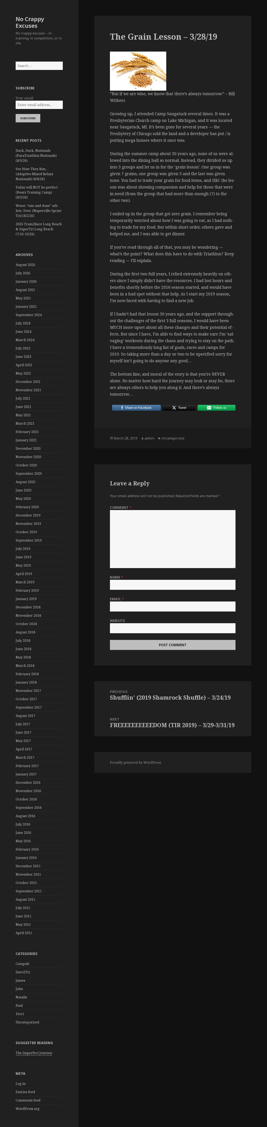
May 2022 (23, 373)
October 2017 (26, 699)
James (20, 980)
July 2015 (23, 907)
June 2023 (23, 356)
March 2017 (25, 757)
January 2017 (26, 774)
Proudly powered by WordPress (135, 762)
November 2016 (28, 791)
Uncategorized (27, 1022)
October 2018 (26, 624)
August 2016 (25, 816)
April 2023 (24, 365)
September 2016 (29, 807)
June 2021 (23, 406)
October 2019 (26, 532)
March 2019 (25, 582)
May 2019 (23, 565)
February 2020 (27, 507)
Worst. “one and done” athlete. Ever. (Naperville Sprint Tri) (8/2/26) (38, 210)
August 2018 (25, 632)
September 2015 (29, 891)
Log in (21, 1083)
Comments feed (28, 1100)
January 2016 (26, 857)
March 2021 (25, 423)
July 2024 (23, 323)
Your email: (25, 98)
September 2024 (29, 315)
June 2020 (23, 490)
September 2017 (29, 707)
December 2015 (28, 866)
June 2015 (23, 916)
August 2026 (25, 264)
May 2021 (23, 415)
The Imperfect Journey (34, 1053)
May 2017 (23, 740)
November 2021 (28, 390)
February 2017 (27, 766)
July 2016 (23, 824)
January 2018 (26, 682)
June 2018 (23, 649)
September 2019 (29, 540)
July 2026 (23, 273)
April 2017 (24, 749)
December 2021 (28, 381)
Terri (20, 1014)
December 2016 (28, 782)
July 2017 (23, 724)
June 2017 (23, 732)
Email (117, 599)
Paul (19, 1005)
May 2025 (23, 298)
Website (117, 620)
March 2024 (25, 340)
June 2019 (23, 557)
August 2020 (25, 482)
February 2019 (27, 590)
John (19, 988)
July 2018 (23, 640)
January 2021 (26, 440)
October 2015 (26, 882)
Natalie (21, 997)
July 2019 (23, 548)
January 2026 (26, 281)
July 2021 (23, 398)
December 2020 (28, 448)
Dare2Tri (23, 972)
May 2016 (23, 841)
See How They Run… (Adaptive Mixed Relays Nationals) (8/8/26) (34, 174)
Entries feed (25, 1092)
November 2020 (28, 457)
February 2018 (27, 674)
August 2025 (25, 289)
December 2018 (28, 607)
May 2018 (23, 657)
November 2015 (28, 874)
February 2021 (27, 431)
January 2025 (26, 306)
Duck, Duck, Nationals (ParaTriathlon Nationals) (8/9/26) (36, 155)
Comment (121, 507)
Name (116, 577)
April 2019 (24, 573)
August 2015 (25, 899)
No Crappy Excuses (30, 22)
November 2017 (28, 690)
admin (149, 438)
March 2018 (25, 665)
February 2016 (27, 849)
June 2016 (23, 832)
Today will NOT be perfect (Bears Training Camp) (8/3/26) (37, 192)
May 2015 (23, 924)
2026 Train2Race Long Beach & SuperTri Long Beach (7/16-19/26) (39, 229)
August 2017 (25, 715)
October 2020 (26, 465)
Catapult (22, 963)
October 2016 (26, 799)
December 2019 (28, 515)
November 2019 (28, 523)
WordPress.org (28, 1108)
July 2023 (23, 348)
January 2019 (26, 598)
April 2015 (24, 933)
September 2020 (29, 473)
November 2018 (28, 615)
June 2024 (23, 331)
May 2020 (23, 498)
